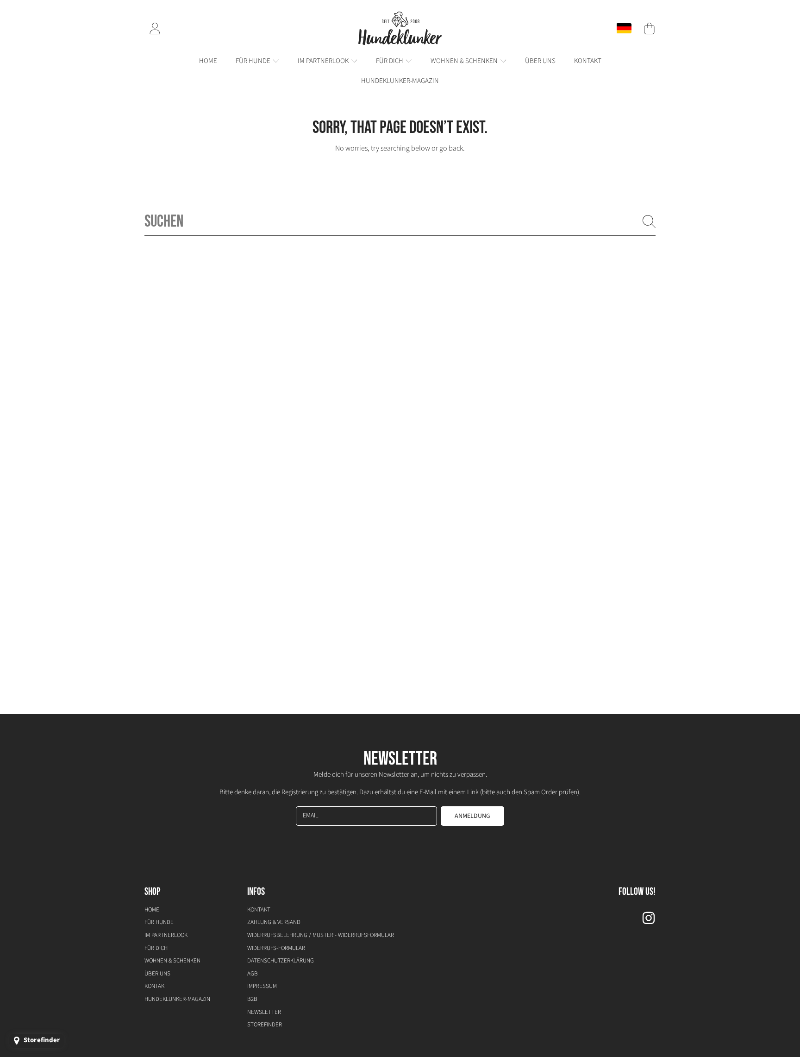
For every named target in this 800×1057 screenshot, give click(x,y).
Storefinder (264, 1024)
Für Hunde (254, 61)
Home (151, 909)
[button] (649, 28)
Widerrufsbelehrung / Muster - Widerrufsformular (320, 935)
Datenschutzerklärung (280, 960)
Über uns (157, 973)
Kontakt (156, 986)
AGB (252, 973)
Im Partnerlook (324, 61)
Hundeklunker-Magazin (177, 999)
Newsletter (264, 1012)
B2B (252, 999)
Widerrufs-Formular (276, 948)
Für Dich (390, 61)
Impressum (262, 986)
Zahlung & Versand (273, 922)
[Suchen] (649, 221)
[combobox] (400, 221)
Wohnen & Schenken (465, 61)
